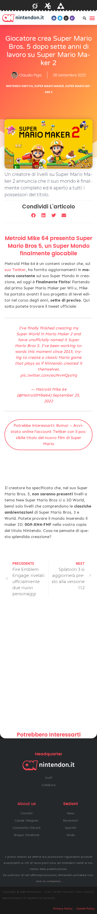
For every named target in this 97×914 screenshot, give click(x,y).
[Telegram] (60, 18)
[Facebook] (53, 18)
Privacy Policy (63, 908)
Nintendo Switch (19, 86)
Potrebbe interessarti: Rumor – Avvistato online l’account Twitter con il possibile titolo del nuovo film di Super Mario (49, 434)
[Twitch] (72, 18)
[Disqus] (48, 666)
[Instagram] (66, 18)
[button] (84, 18)
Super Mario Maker (49, 86)
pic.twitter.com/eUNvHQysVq (48, 375)
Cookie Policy (85, 908)
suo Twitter (15, 269)
